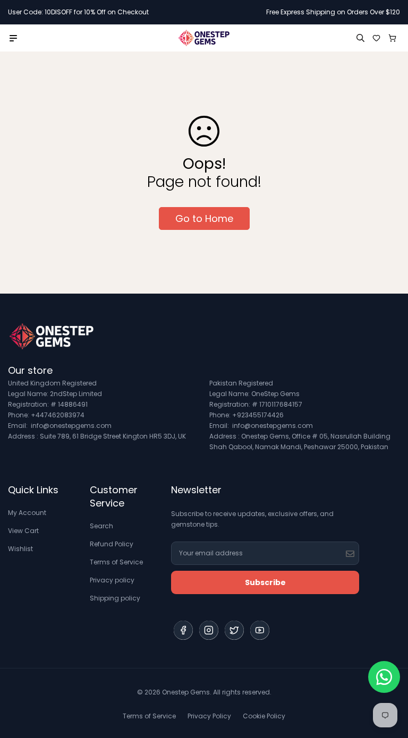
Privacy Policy (209, 715)
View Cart (23, 530)
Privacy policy (112, 580)
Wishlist (20, 548)
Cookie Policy (264, 715)
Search (101, 525)
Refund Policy (111, 543)
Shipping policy (115, 598)
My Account (27, 512)
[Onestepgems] (204, 38)
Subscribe (265, 582)
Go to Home (204, 218)
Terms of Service (116, 562)
